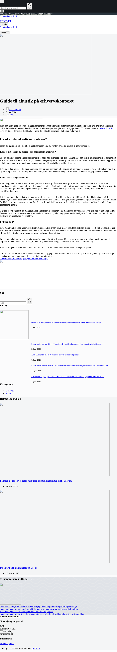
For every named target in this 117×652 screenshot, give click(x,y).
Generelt (9, 114)
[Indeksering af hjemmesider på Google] (55, 562)
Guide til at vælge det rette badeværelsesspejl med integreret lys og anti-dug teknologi (66, 322)
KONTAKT (5, 21)
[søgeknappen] (29, 301)
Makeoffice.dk (106, 128)
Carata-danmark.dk (8, 16)
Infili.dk (36, 648)
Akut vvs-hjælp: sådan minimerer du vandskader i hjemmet (55, 355)
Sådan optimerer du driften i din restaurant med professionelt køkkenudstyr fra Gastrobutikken (69, 366)
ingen (8, 393)
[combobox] (13, 302)
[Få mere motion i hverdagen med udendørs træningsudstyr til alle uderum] (55, 475)
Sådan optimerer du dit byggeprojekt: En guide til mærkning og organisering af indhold (66, 344)
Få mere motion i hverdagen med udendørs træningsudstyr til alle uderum (36, 481)
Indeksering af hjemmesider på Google (18, 568)
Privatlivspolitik (7, 643)
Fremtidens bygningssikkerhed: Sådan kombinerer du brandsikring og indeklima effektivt (67, 376)
